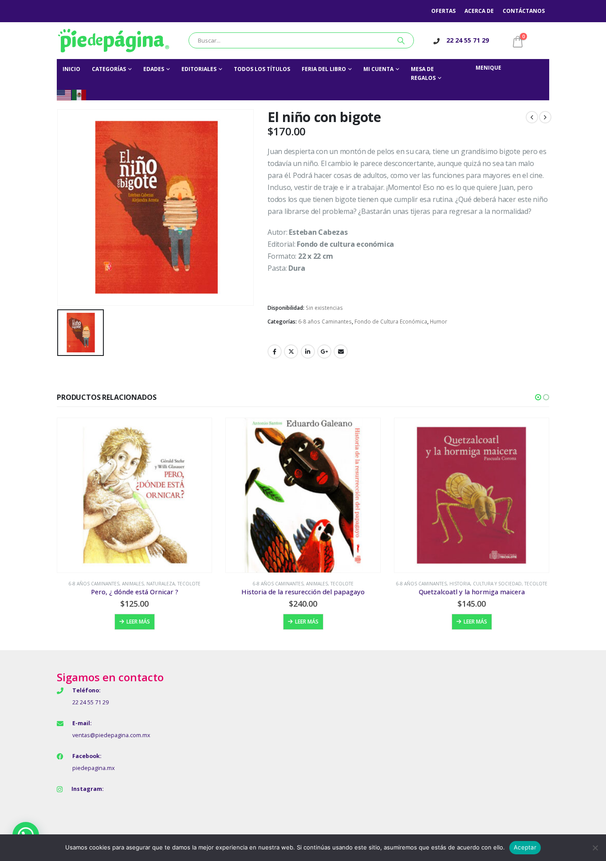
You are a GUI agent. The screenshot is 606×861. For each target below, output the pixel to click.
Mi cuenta (378, 69)
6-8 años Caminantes (325, 321)
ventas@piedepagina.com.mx (111, 735)
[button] (538, 397)
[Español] (79, 94)
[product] (134, 495)
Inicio (71, 69)
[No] (594, 847)
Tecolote (189, 584)
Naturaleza (160, 584)
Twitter (291, 351)
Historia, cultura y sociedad (485, 584)
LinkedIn (308, 351)
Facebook (275, 351)
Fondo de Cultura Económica (390, 321)
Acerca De (479, 11)
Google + (324, 351)
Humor (438, 321)
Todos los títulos (262, 69)
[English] (64, 94)
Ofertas (443, 11)
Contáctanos (524, 11)
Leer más (138, 621)
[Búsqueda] (401, 40)
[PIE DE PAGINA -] (113, 40)
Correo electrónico (341, 351)
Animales (133, 584)
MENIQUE (488, 67)
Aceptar (525, 847)
